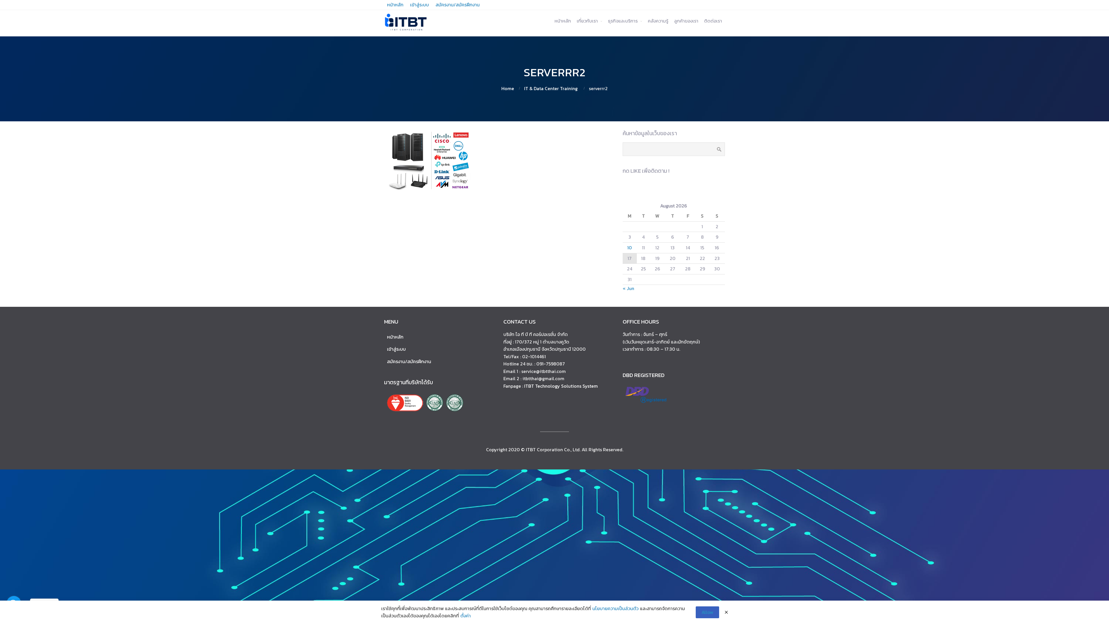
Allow (707, 612)
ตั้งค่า (465, 615)
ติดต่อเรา (713, 20)
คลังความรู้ (658, 20)
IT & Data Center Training (551, 88)
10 (629, 247)
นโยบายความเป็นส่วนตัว (615, 608)
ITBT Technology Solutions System (561, 385)
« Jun (628, 288)
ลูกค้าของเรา (686, 20)
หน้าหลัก (562, 20)
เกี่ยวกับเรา (587, 20)
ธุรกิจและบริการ (623, 20)
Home (507, 88)
